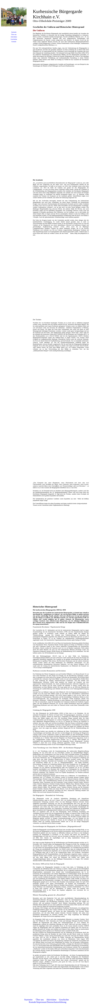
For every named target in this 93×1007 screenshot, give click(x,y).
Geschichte (14, 39)
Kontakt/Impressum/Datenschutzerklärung (47, 1002)
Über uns (13, 34)
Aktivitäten (14, 37)
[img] (14, 16)
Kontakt (14, 41)
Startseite (13, 32)
